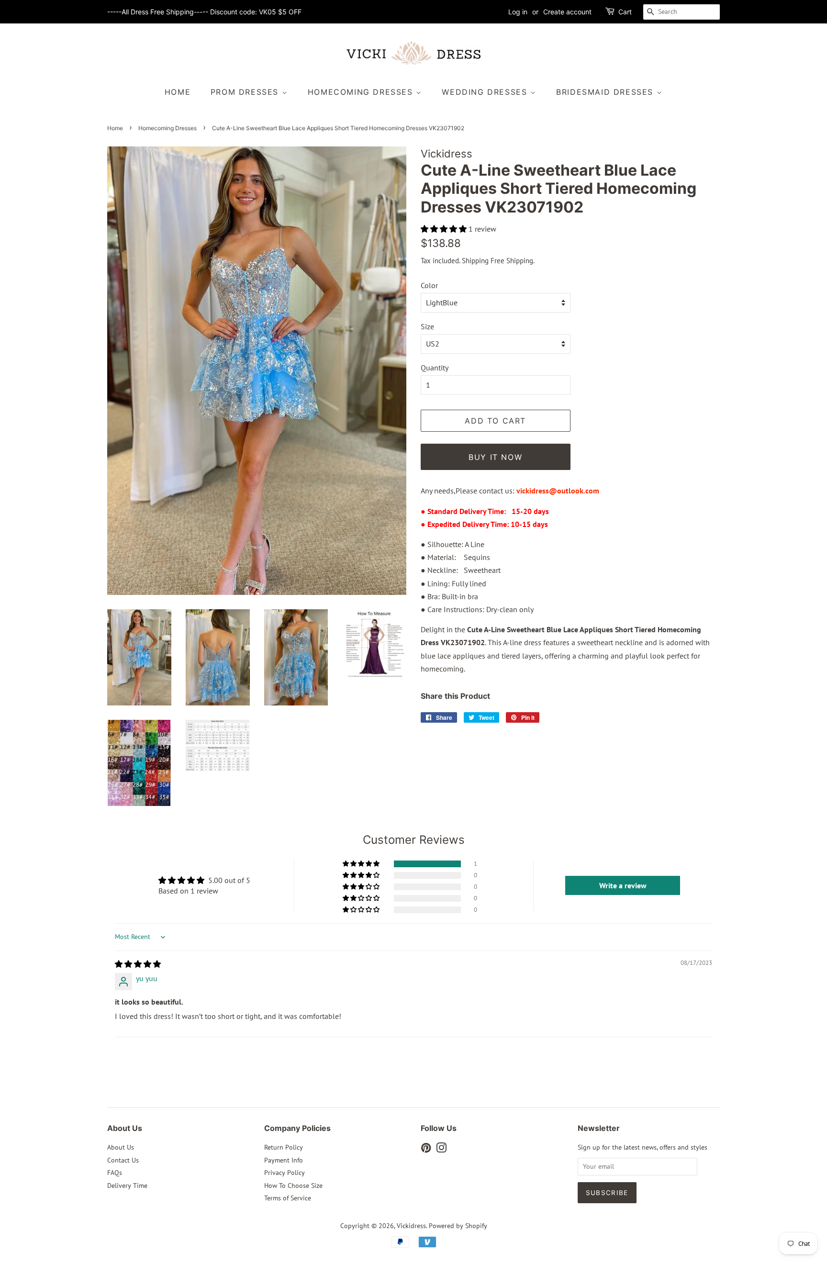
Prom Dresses (246, 92)
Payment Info (283, 1160)
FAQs (114, 1172)
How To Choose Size (293, 1185)
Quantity (434, 367)
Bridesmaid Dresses (606, 92)
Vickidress (411, 1225)
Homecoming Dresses (362, 92)
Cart (625, 12)
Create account (567, 12)
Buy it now (495, 457)
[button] (445, 229)
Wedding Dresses (486, 92)
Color (429, 285)
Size (427, 326)
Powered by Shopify (458, 1225)
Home (177, 92)
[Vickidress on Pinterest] (426, 1149)
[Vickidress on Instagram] (441, 1149)
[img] (138, 964)
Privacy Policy (284, 1172)
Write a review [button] (623, 885)
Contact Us (123, 1160)
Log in (517, 12)
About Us (120, 1147)
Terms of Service (287, 1198)
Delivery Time (127, 1185)
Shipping (475, 260)
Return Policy (283, 1147)
